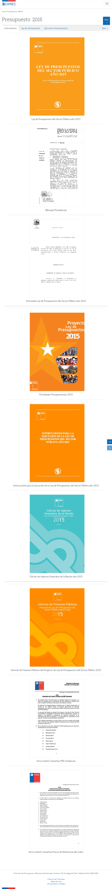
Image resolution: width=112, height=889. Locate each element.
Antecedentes (10, 28)
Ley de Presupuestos (30, 28)
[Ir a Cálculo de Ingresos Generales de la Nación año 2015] (57, 534)
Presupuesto (12, 11)
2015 (20, 11)
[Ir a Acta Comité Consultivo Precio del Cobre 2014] (57, 809)
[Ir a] (57, 167)
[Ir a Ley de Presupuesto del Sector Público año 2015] (57, 76)
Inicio (4, 11)
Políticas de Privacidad (56, 879)
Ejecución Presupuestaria (56, 28)
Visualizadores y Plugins (56, 884)
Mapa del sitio (56, 881)
